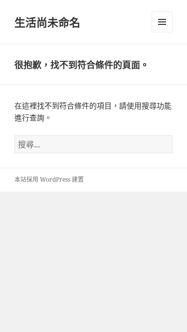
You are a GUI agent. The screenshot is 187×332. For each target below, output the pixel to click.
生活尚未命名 (47, 21)
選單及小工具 (162, 21)
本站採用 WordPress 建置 (49, 179)
